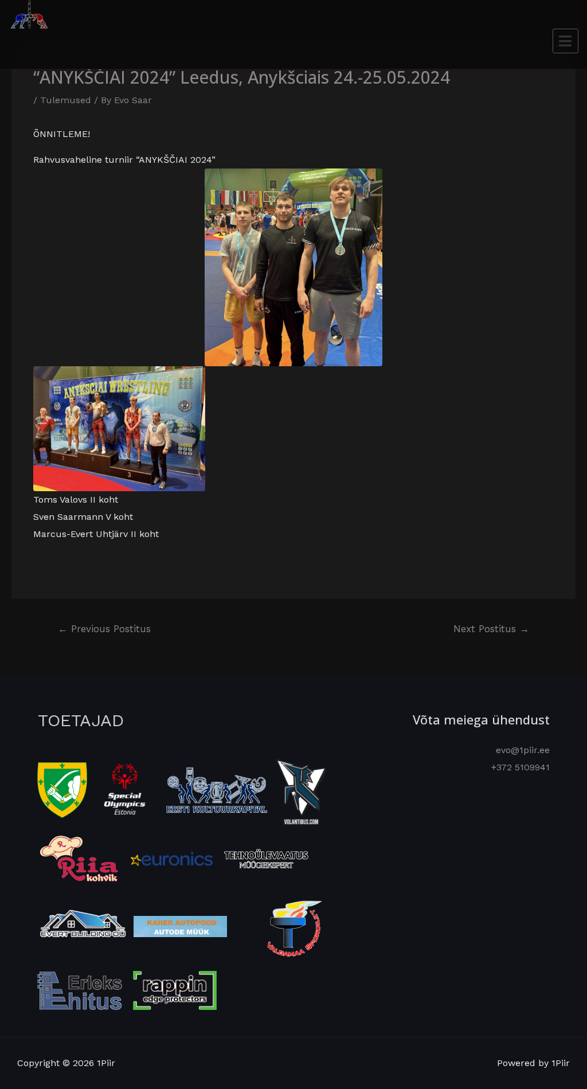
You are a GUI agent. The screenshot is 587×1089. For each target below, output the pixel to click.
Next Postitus (491, 628)
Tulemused (65, 100)
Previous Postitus (104, 628)
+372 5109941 (520, 767)
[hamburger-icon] (565, 41)
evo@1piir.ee (523, 750)
